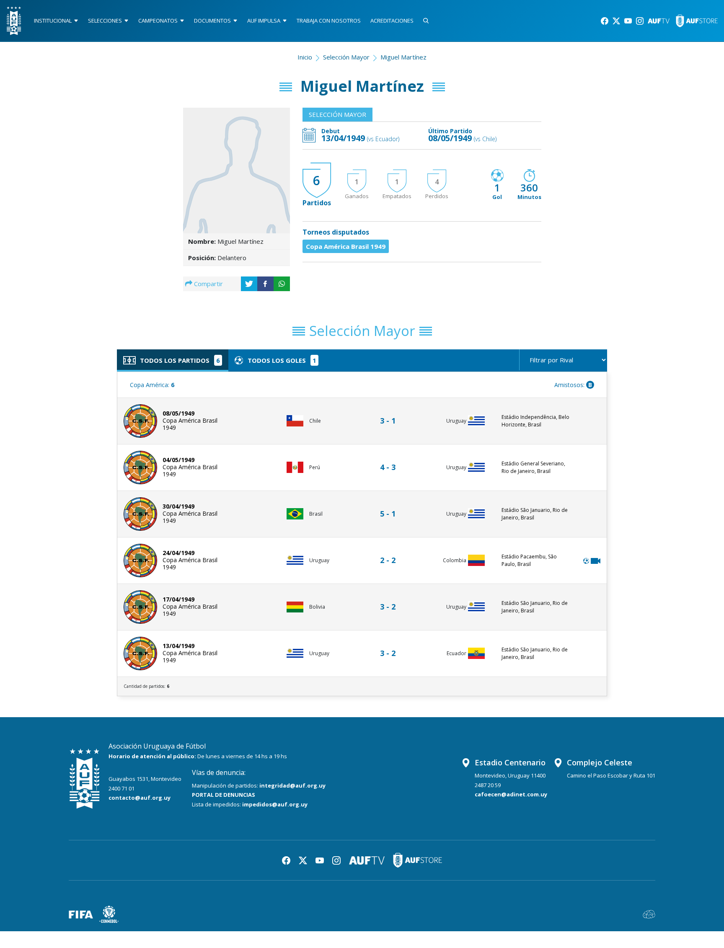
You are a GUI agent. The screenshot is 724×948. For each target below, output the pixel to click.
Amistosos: (573, 385)
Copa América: (152, 385)
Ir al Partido (390, 412)
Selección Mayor (346, 57)
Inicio (304, 57)
